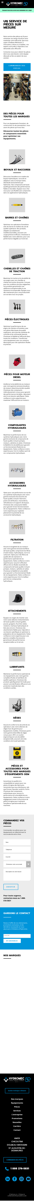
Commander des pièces (17, 67)
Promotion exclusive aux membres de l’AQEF (17, 10)
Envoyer (10, 887)
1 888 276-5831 (20, 1168)
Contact (17, 1130)
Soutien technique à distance (17, 1091)
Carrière (17, 1126)
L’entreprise (17, 1114)
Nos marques (17, 1099)
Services (17, 1110)
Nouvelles (17, 1122)
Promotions (17, 1118)
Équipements (17, 1103)
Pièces (17, 1107)
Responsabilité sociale (20, 1196)
